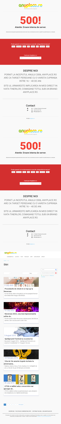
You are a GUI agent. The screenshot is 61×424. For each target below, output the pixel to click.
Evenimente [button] (10, 256)
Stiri (37, 46)
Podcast (33, 46)
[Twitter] (27, 110)
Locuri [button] (17, 256)
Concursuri (42, 46)
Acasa (13, 46)
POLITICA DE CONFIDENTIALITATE (23, 411)
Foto (28, 46)
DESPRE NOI (11, 411)
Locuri (24, 46)
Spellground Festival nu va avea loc (19, 339)
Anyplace (30, 5)
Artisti (48, 46)
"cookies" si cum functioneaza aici (44, 416)
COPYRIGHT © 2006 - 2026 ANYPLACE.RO (42, 411)
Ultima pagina (21, 404)
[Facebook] (27, 108)
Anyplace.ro (32, 118)
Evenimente (19, 46)
